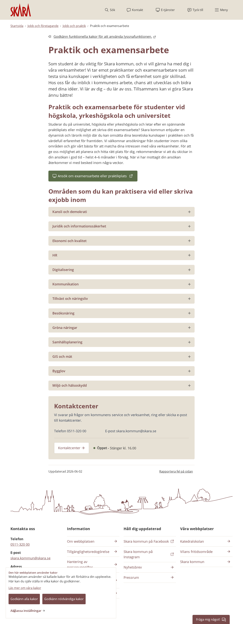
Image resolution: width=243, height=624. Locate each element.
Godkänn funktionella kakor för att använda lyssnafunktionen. (100, 36)
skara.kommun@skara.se (30, 558)
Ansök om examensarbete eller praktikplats (94, 177)
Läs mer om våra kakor (25, 588)
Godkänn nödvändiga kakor (64, 599)
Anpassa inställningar (25, 611)
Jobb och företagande (43, 26)
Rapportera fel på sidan (176, 471)
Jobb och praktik (74, 26)
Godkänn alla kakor (24, 599)
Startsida (16, 26)
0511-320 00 (20, 544)
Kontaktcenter (69, 448)
